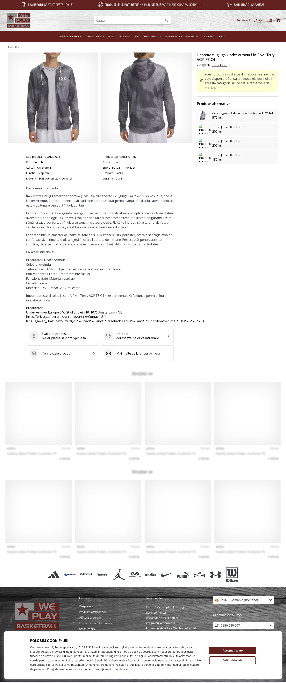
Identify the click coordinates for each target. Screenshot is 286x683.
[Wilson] (232, 575)
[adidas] (54, 575)
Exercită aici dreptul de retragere (167, 607)
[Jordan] (119, 575)
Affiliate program (90, 617)
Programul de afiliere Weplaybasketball (171, 628)
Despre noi (243, 20)
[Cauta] (166, 20)
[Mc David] (135, 575)
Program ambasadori (93, 612)
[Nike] (167, 575)
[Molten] (151, 575)
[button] (159, 20)
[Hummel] (102, 575)
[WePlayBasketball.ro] (42, 616)
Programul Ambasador (160, 623)
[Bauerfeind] (70, 575)
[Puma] (183, 575)
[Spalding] (200, 575)
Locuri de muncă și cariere (95, 623)
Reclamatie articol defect (162, 618)
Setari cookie (87, 629)
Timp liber (14, 47)
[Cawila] (86, 575)
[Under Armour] (216, 575)
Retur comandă (156, 612)
